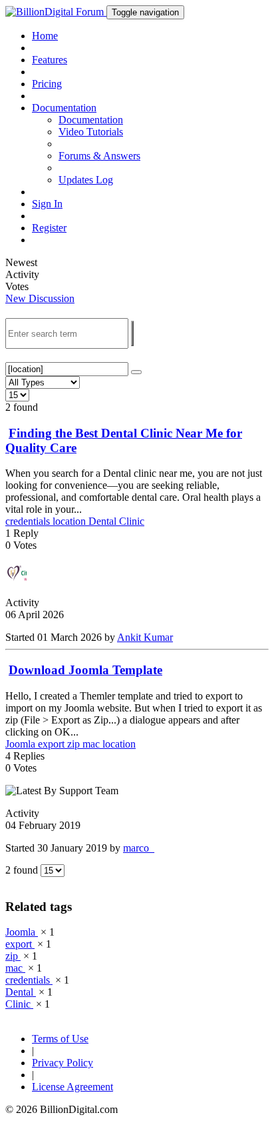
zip (74, 744)
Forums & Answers (99, 155)
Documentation (91, 119)
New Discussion (39, 298)
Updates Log (86, 179)
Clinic (131, 521)
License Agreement (72, 1086)
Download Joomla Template (85, 670)
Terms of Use (60, 1038)
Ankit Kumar (145, 637)
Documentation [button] (64, 107)
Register (49, 227)
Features (49, 59)
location (70, 521)
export (52, 744)
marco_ (138, 848)
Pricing (47, 83)
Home (45, 35)
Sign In (47, 203)
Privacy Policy (62, 1062)
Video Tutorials (91, 131)
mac (92, 744)
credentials (29, 521)
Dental (103, 521)
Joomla (21, 744)
